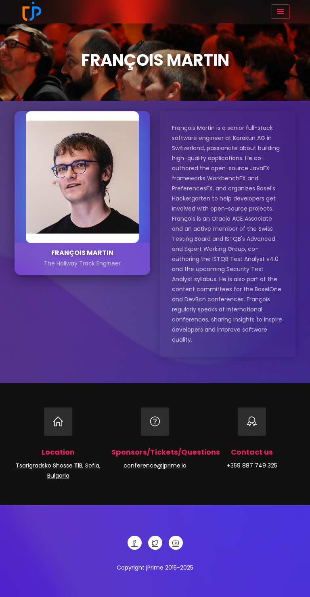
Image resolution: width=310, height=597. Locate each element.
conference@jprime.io (155, 465)
